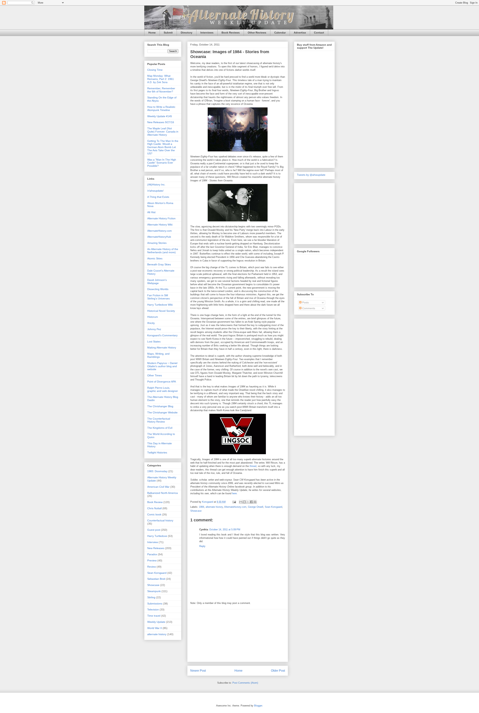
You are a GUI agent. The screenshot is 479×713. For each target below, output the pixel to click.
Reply (202, 546)
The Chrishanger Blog (160, 406)
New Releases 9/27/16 (160, 122)
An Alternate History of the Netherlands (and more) (162, 251)
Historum (152, 316)
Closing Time (155, 69)
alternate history (214, 506)
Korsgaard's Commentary (162, 335)
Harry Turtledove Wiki (160, 304)
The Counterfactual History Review (158, 420)
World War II (154, 628)
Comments (308, 308)
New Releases (155, 548)
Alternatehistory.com (235, 506)
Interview (152, 542)
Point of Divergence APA (161, 381)
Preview (152, 560)
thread (253, 466)
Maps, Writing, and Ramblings (158, 355)
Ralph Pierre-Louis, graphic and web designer (162, 389)
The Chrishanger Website (162, 412)
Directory (186, 32)
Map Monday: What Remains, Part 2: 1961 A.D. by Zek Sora (160, 79)
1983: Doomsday (157, 471)
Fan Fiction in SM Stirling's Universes (158, 297)
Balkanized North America (162, 492)
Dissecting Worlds (157, 289)
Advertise (300, 32)
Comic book (154, 514)
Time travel (153, 615)
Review (151, 566)
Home (152, 32)
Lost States (154, 341)
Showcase (196, 510)
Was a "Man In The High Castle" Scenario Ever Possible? (161, 162)
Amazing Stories (157, 242)
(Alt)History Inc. (156, 184)
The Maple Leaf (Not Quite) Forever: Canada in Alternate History (162, 131)
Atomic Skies (154, 258)
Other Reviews (257, 32)
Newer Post (198, 670)
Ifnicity (151, 323)
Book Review (155, 502)
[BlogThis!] (244, 502)
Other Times (154, 375)
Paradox (152, 554)
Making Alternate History (161, 347)
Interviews (206, 32)
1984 (201, 506)
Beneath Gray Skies (159, 264)
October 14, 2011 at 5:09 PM (224, 529)
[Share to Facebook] (251, 502)
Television (153, 609)
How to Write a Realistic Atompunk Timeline (161, 108)
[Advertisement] (238, 635)
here (234, 493)
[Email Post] (234, 501)
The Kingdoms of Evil (159, 427)
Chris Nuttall (154, 508)
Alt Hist (151, 212)
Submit (168, 32)
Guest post (153, 529)
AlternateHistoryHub (159, 236)
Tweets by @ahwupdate (311, 174)
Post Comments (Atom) (245, 682)
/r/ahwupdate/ (155, 190)
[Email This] (241, 502)
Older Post (278, 670)
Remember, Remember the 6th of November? (161, 90)
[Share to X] (248, 502)
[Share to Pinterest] (255, 502)
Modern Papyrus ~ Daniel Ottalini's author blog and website (162, 366)
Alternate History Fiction (161, 218)
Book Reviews (231, 32)
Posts (305, 302)
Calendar (280, 32)
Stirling (151, 597)
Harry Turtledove (157, 535)
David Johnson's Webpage (157, 281)
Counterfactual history (160, 520)
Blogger (258, 705)
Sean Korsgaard (273, 506)
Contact (319, 32)
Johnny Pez (154, 329)
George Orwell (255, 506)
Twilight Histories (157, 452)
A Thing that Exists (158, 196)
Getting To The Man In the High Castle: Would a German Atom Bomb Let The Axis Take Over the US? (162, 147)
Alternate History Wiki (160, 224)
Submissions (154, 603)
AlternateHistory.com (159, 230)
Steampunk (154, 591)
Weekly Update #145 (159, 116)
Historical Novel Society (161, 310)
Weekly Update (156, 621)
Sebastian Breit (156, 578)
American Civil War (158, 486)
